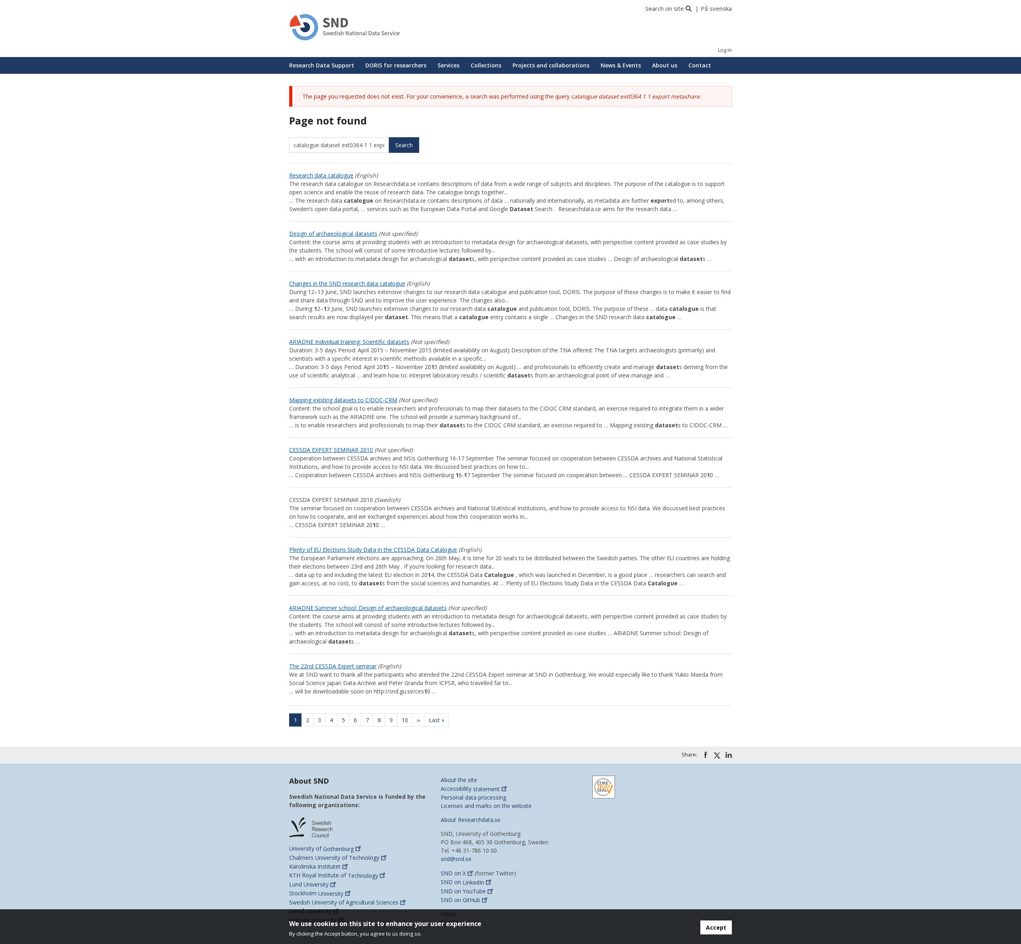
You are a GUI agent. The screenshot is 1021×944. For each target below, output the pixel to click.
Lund (309, 884)
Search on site (664, 8)
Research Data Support (321, 65)
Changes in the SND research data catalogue (347, 283)
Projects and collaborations (550, 65)
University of (321, 849)
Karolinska (315, 866)
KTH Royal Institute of (333, 875)
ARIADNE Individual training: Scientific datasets (349, 342)
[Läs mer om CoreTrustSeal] (603, 786)
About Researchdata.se (471, 820)
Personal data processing (473, 797)
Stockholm (316, 893)
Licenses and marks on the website (486, 806)
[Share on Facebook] (705, 755)
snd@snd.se (456, 859)
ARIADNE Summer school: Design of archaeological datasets (368, 608)
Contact (699, 65)
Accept (716, 927)
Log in (725, 50)
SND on (453, 873)
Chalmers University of (334, 857)
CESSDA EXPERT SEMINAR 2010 (331, 450)
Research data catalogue (321, 175)
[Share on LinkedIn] (728, 755)
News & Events (621, 65)
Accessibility (470, 789)
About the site (459, 780)
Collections (486, 65)
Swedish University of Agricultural (343, 902)
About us (664, 65)
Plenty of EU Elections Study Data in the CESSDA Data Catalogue (373, 549)
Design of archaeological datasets (333, 233)
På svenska (716, 8)
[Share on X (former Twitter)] (717, 755)
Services (448, 65)
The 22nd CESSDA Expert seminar (332, 666)
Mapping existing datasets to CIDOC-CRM (343, 400)
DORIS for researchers (395, 65)
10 (407, 720)
